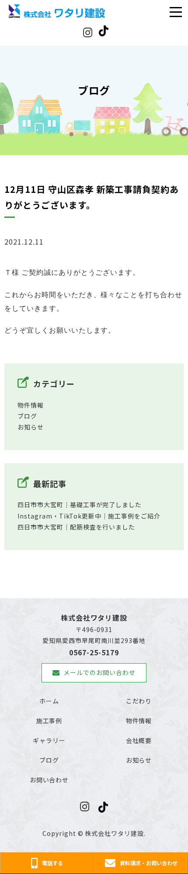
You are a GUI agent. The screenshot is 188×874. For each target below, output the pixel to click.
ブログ (27, 416)
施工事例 (49, 720)
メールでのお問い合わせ (99, 672)
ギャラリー (49, 740)
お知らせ (30, 427)
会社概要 (139, 740)
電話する (52, 863)
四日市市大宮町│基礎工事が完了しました (79, 504)
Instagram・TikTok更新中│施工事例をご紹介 (88, 516)
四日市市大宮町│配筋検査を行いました (76, 526)
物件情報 (30, 405)
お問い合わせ (49, 779)
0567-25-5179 (94, 652)
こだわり (139, 700)
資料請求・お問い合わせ (149, 863)
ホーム (49, 700)
